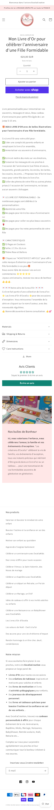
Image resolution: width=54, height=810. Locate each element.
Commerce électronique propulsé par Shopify (34, 805)
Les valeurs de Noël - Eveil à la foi (21, 627)
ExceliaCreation (15, 805)
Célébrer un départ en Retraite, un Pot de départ (25, 585)
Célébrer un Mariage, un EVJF (19, 593)
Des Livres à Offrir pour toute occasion (23, 560)
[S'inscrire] (45, 770)
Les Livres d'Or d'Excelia (17, 620)
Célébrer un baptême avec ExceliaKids (23, 577)
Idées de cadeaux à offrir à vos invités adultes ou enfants (27, 602)
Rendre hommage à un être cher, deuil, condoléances (24, 642)
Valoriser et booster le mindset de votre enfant (24, 522)
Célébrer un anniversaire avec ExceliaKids (25, 553)
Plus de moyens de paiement (27, 97)
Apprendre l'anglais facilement (20, 547)
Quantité (27, 65)
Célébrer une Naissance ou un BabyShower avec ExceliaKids (26, 612)
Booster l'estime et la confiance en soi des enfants (25, 532)
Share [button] (28, 356)
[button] (3, 20)
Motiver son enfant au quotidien (21, 540)
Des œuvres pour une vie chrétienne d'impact (27, 633)
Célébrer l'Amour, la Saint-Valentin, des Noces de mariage (24, 568)
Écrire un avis (27, 383)
